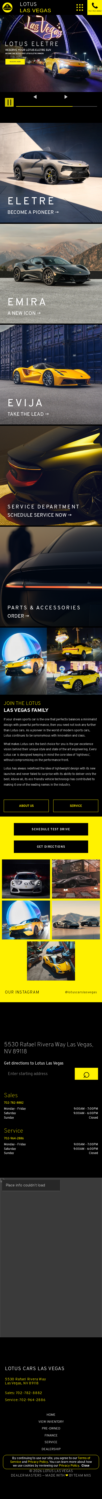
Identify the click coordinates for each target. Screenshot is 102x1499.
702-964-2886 (14, 1138)
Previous (36, 97)
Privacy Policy (37, 1462)
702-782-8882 (14, 1102)
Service (76, 806)
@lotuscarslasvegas (81, 992)
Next (66, 97)
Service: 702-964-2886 (25, 1400)
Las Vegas (35, 7)
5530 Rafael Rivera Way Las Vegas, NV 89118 (25, 1381)
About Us (26, 806)
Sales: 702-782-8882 (23, 1393)
